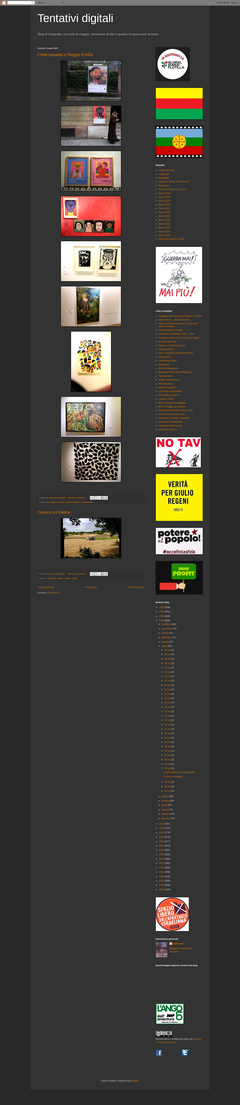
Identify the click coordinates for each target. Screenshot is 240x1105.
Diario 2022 (164, 208)
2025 (162, 611)
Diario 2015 (164, 235)
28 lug (167, 663)
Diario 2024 (164, 200)
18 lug (167, 707)
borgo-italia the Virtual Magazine (175, 372)
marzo (165, 809)
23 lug (167, 685)
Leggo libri (163, 174)
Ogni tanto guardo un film (171, 239)
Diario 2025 (164, 197)
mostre (61, 502)
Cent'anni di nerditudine (170, 421)
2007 (162, 889)
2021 (162, 828)
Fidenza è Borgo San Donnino (173, 181)
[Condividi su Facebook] (102, 498)
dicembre (167, 624)
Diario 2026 (164, 193)
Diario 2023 (164, 204)
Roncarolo (163, 185)
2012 (162, 867)
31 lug (167, 650)
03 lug (167, 782)
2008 (162, 885)
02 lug (167, 786)
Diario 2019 (164, 220)
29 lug (167, 659)
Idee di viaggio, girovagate (171, 406)
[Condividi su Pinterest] (106, 498)
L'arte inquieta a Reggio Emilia (65, 54)
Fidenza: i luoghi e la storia (172, 345)
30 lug (167, 654)
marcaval (178, 943)
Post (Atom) (53, 592)
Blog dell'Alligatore (168, 368)
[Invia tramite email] (92, 498)
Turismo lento (165, 376)
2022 (162, 824)
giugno (165, 796)
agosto (165, 642)
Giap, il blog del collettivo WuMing (175, 353)
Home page (91, 587)
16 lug (167, 716)
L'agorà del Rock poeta (170, 425)
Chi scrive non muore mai (171, 414)
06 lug (167, 759)
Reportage (163, 178)
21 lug (167, 694)
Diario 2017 (164, 227)
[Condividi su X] (99, 498)
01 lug (167, 791)
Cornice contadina (54, 512)
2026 (162, 607)
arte (48, 502)
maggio (166, 800)
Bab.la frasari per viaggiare (172, 403)
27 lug (167, 667)
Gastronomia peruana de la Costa (175, 410)
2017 (162, 845)
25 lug (167, 676)
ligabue (54, 502)
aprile (165, 805)
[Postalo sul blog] (95, 498)
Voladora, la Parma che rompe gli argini (178, 337)
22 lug (167, 689)
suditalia (66, 578)
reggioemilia (87, 502)
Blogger (135, 1081)
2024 (162, 616)
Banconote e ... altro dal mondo (174, 319)
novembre (167, 628)
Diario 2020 (164, 216)
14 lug (167, 724)
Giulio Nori (163, 364)
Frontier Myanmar (167, 341)
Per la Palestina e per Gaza (172, 189)
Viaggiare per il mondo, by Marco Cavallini (180, 316)
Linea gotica (164, 357)
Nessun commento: (77, 498)
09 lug (167, 746)
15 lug (167, 720)
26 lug (167, 672)
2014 (162, 859)
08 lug (167, 751)
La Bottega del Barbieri (170, 391)
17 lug (167, 711)
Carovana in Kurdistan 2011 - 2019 (176, 334)
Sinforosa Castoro (167, 429)
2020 (162, 832)
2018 (162, 841)
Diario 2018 (164, 223)
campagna (51, 578)
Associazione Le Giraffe (170, 330)
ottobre (165, 633)
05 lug (167, 764)
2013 (162, 863)
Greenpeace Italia (167, 360)
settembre (167, 637)
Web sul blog (165, 383)
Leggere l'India (166, 399)
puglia (59, 578)
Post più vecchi (135, 587)
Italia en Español (167, 387)
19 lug (167, 702)
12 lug (167, 733)
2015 (162, 854)
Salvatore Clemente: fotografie (173, 418)
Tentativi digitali (75, 18)
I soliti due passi (166, 170)
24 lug (167, 680)
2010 (162, 876)
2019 (162, 837)
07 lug (167, 755)
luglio (165, 646)
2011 (162, 872)
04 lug (167, 768)
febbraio (166, 814)
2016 (162, 850)
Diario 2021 (164, 212)
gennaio (166, 818)
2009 (162, 881)
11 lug (167, 737)
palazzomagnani (73, 502)
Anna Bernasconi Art (168, 395)
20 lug (167, 698)
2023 (162, 620)
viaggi (74, 578)
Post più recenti (46, 587)
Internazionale (165, 349)
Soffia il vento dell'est (169, 379)
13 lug (167, 729)
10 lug (167, 742)
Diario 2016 (164, 231)
